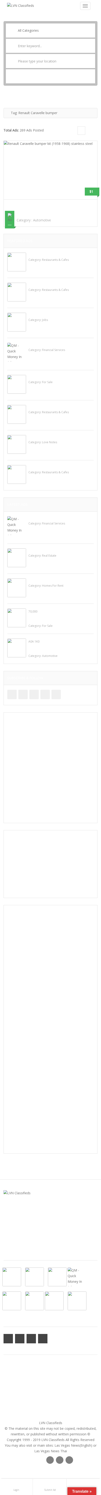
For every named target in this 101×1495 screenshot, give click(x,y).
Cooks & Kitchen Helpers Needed (53, 314)
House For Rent (40, 580)
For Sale (47, 382)
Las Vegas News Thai (50, 1451)
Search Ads (12, 1393)
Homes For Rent (52, 586)
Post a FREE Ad (15, 1398)
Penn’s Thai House (42, 254)
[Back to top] (86, 1466)
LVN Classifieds (50, 1423)
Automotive (42, 220)
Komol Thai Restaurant (46, 284)
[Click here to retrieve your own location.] (91, 61)
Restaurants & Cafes (55, 260)
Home (8, 1364)
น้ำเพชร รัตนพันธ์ (39, 437)
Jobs (45, 320)
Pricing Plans (13, 1387)
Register (10, 1381)
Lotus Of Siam (39, 467)
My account (12, 1370)
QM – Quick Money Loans (47, 344)
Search (50, 76)
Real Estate (49, 556)
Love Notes (49, 442)
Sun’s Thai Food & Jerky (46, 406)
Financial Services (53, 350)
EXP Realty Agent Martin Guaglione (55, 550)
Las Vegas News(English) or (75, 1445)
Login (8, 1376)
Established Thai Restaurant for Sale (56, 376)
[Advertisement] (50, 767)
